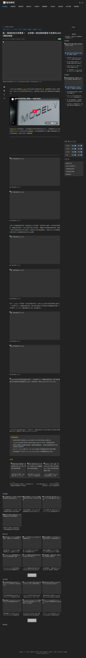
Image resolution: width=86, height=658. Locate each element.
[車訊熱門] (82, 75)
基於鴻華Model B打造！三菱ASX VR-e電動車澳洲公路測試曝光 (34, 474)
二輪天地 (52, 6)
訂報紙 (55, 651)
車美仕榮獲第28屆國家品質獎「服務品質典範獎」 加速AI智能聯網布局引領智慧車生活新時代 (35, 446)
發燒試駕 (13, 6)
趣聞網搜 (44, 6)
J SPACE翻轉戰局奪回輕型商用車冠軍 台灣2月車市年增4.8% (31, 568)
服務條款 (37, 651)
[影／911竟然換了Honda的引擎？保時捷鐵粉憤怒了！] (32, 542)
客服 (28, 651)
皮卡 (8, 29)
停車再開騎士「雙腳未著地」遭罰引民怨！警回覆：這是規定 (51, 568)
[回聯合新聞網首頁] (4, 2)
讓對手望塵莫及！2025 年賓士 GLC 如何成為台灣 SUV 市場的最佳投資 (51, 551)
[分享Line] (4, 90)
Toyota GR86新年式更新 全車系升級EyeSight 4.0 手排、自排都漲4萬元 (34, 442)
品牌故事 (60, 6)
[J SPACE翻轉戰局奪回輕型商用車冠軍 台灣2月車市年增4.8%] (32, 560)
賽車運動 (76, 6)
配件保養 (68, 6)
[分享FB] (4, 87)
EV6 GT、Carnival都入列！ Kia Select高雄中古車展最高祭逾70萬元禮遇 (34, 449)
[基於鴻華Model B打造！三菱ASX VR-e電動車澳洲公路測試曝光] (34, 468)
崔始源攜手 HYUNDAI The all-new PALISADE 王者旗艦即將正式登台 (33, 451)
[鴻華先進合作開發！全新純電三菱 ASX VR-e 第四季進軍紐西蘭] (18, 468)
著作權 (41, 651)
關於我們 (60, 651)
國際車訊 (21, 6)
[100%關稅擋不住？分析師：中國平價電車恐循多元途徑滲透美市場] (12, 502)
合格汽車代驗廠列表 (70, 166)
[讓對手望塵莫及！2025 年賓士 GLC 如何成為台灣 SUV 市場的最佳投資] (51, 542)
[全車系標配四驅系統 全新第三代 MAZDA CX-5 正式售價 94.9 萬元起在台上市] (12, 588)
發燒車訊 (7, 26)
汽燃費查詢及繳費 (70, 171)
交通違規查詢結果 (70, 169)
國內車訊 (5, 6)
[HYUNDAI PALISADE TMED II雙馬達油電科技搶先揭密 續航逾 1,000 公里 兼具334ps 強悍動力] (32, 605)
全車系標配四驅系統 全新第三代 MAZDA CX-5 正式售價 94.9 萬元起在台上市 (12, 596)
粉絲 (20, 29)
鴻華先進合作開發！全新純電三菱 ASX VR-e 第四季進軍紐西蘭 (18, 474)
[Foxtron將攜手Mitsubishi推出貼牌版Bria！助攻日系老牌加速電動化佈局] (51, 468)
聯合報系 (51, 651)
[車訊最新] (82, 41)
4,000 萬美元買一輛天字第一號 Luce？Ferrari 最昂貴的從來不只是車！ (52, 510)
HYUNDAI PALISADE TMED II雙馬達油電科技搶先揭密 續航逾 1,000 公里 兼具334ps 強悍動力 (31, 614)
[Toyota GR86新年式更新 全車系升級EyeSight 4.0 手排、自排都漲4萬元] (32, 588)
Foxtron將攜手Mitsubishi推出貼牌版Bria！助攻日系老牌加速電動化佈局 (51, 474)
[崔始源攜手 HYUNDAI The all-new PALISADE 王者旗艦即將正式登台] (12, 605)
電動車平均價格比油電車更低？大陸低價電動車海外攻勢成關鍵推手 (11, 528)
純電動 (34, 29)
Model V (40, 29)
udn (3, 26)
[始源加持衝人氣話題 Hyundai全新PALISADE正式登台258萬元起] (51, 588)
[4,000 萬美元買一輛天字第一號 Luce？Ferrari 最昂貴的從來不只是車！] (51, 502)
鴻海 (4, 29)
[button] (82, 2)
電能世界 (29, 6)
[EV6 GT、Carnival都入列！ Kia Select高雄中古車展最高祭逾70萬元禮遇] (51, 605)
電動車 (29, 29)
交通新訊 (36, 6)
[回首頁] (10, 2)
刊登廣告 (21, 651)
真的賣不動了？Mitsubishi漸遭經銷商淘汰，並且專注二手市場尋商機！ (11, 551)
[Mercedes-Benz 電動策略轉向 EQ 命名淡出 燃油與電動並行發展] (12, 560)
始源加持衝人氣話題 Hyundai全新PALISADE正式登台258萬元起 (32, 440)
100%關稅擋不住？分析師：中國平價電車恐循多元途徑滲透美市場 (12, 510)
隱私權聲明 (45, 651)
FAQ (25, 651)
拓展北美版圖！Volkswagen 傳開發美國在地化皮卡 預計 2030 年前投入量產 (31, 510)
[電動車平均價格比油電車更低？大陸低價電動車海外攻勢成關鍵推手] (12, 520)
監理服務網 (68, 174)
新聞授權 (32, 651)
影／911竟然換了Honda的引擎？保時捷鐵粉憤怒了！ (31, 551)
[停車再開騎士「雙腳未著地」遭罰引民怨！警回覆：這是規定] (51, 560)
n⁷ (11, 29)
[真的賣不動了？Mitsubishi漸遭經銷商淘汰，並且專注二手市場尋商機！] (12, 542)
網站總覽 (65, 651)
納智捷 (24, 29)
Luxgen (15, 29)
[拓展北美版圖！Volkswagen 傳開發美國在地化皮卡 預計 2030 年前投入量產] (32, 502)
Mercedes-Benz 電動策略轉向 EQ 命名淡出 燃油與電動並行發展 (11, 568)
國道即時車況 (69, 163)
